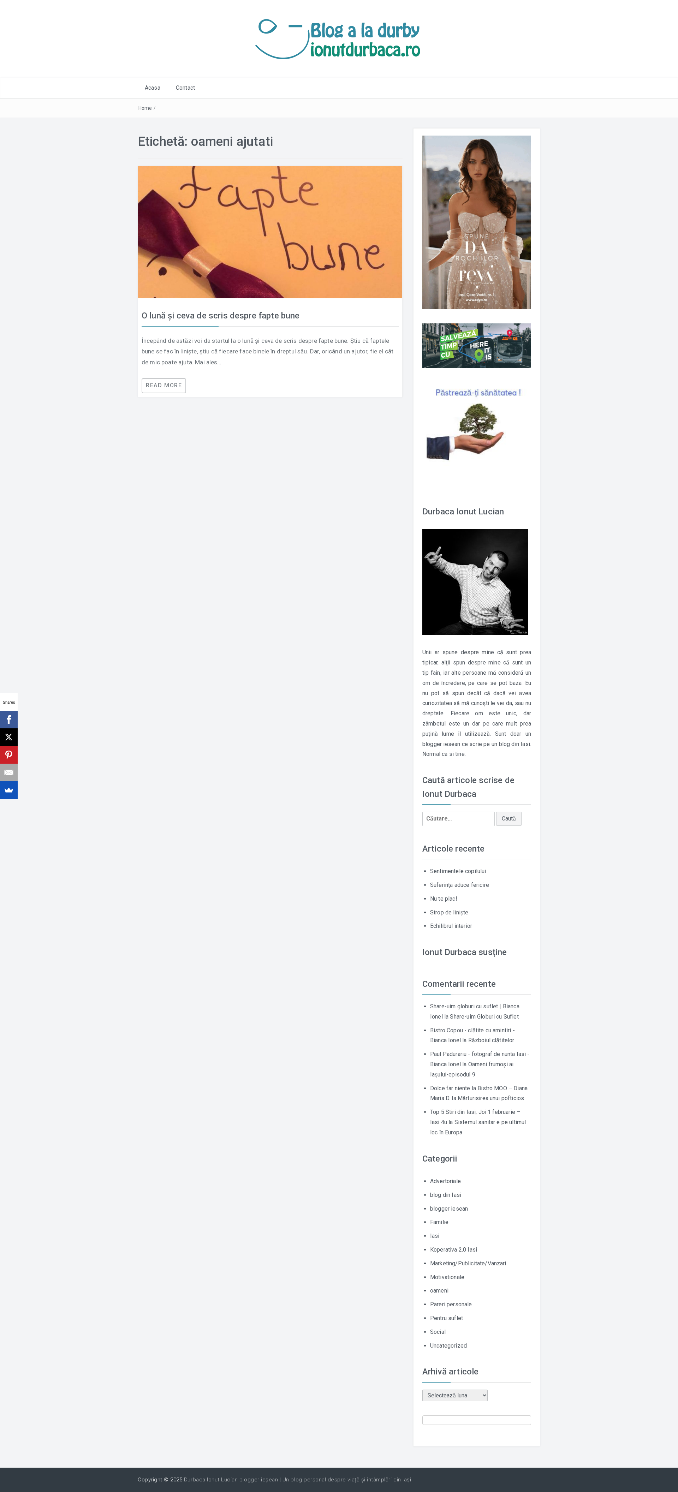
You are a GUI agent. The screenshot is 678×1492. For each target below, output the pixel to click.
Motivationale (447, 1277)
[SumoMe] (9, 790)
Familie (439, 1222)
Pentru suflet (446, 1318)
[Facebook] (9, 719)
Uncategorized (448, 1345)
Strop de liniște (449, 912)
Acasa (152, 87)
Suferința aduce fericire (459, 885)
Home (145, 108)
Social (438, 1332)
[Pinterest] (9, 755)
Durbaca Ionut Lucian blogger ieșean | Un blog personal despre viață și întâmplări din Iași (297, 1479)
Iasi (435, 1236)
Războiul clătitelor (491, 1040)
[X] (9, 737)
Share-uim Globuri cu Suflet (484, 1016)
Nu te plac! (443, 898)
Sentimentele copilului (458, 871)
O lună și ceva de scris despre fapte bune (221, 316)
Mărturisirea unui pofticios (491, 1098)
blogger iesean (449, 1208)
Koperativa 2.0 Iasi (453, 1249)
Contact (185, 87)
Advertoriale (445, 1181)
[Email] (9, 772)
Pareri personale (451, 1304)
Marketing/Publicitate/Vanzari (468, 1263)
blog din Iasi (445, 1195)
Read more (164, 385)
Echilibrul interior (451, 926)
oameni (439, 1290)
